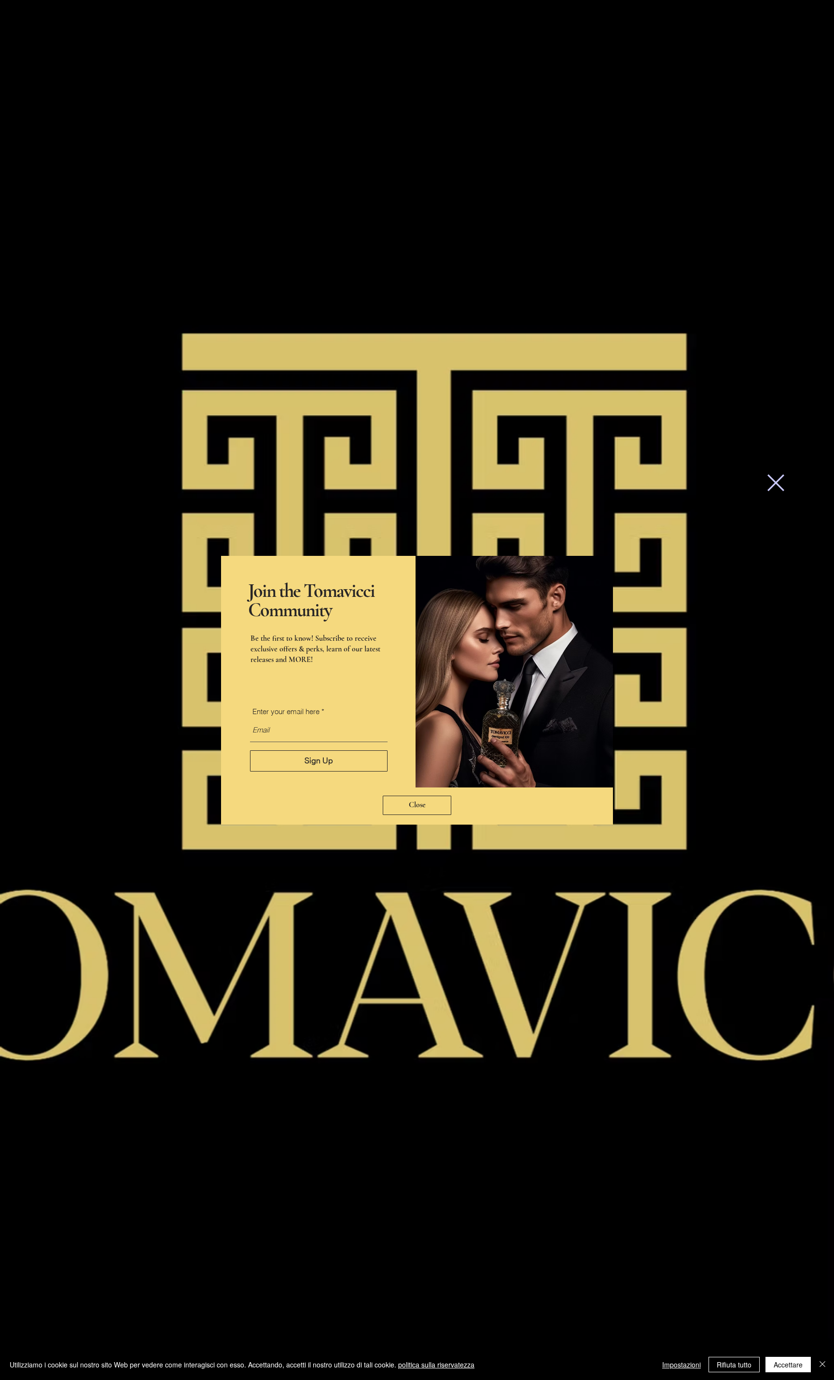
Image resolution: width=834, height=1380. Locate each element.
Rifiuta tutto (734, 1364)
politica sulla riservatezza (436, 1364)
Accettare (788, 1364)
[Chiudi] (822, 1364)
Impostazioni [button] (681, 1364)
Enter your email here (286, 711)
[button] (775, 483)
